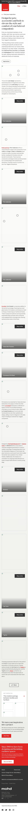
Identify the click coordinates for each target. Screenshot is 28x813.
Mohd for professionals (8, 779)
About (3, 769)
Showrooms (17, 769)
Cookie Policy (12, 783)
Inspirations (6, 61)
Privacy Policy (5, 783)
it (5, 798)
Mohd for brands (18, 779)
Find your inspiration (10, 14)
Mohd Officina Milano (7, 775)
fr (8, 798)
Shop (18, 6)
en (2, 798)
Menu (24, 6)
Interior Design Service (7, 772)
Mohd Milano (17, 772)
